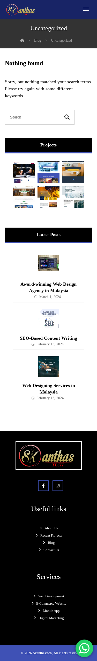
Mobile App (51, 611)
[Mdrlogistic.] (48, 172)
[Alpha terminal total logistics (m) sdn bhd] (24, 197)
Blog (51, 543)
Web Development (51, 596)
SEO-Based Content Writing (48, 338)
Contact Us (51, 550)
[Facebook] (43, 485)
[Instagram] (58, 485)
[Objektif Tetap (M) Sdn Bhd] (48, 197)
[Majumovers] (73, 172)
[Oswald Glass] (73, 197)
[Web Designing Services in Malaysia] (48, 366)
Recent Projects (51, 535)
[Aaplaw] (24, 172)
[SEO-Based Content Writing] (48, 319)
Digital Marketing (51, 618)
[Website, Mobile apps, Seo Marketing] (22, 10)
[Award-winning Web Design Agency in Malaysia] (48, 265)
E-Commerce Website (51, 603)
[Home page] (22, 40)
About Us (51, 528)
